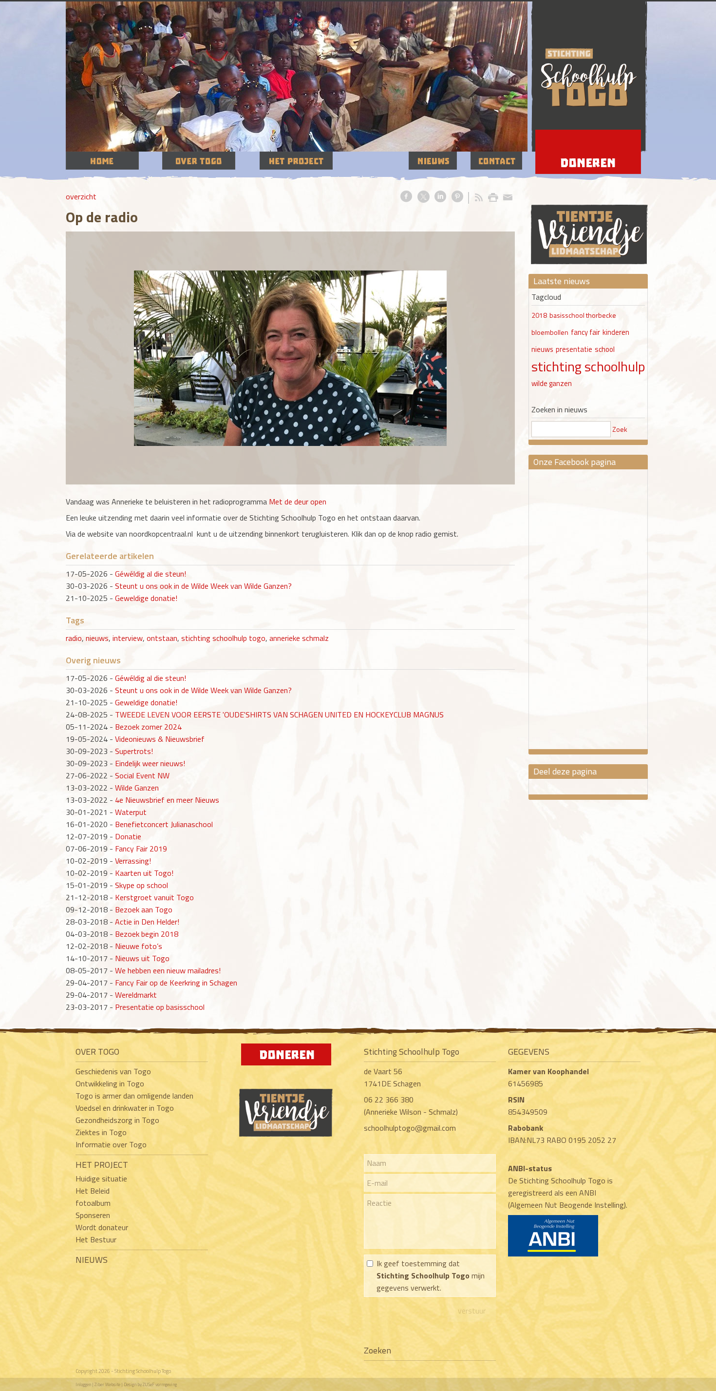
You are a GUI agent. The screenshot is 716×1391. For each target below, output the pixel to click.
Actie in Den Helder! (147, 921)
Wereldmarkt (136, 995)
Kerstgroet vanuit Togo (154, 897)
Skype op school (141, 885)
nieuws (97, 638)
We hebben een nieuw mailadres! (168, 970)
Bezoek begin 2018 (146, 934)
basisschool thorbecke (582, 315)
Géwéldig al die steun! (150, 574)
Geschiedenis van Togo (113, 1071)
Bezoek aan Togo (143, 909)
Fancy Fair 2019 (141, 848)
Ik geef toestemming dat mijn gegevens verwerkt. (431, 1275)
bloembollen (549, 332)
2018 (539, 315)
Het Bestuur (95, 1239)
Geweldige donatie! (146, 598)
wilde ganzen (551, 383)
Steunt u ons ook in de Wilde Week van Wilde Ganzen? (203, 586)
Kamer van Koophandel (549, 1071)
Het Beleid (92, 1191)
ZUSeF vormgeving (160, 1384)
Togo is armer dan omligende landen (134, 1095)
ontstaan (162, 638)
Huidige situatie (101, 1178)
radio (74, 638)
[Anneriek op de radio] (290, 358)
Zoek (619, 429)
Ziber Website (107, 1384)
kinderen (616, 332)
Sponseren (92, 1215)
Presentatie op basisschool (160, 1007)
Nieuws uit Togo (142, 958)
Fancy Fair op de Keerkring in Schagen (176, 982)
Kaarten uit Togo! (144, 873)
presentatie (574, 349)
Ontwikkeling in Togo (109, 1083)
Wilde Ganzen (137, 787)
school (605, 349)
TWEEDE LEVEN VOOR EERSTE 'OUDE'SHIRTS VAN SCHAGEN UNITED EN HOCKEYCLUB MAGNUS (279, 714)
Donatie (128, 836)
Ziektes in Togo (101, 1132)
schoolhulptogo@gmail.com (410, 1128)
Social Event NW (142, 775)
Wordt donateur (101, 1227)
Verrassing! (133, 861)
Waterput (131, 812)
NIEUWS (91, 1259)
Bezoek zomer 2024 (148, 727)
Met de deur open (297, 501)
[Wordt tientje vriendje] (286, 1134)
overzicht (81, 196)
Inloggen (83, 1384)
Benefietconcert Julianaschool (164, 824)
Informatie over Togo (111, 1144)
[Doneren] (286, 1062)
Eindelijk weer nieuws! (150, 763)
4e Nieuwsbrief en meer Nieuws (167, 800)
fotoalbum (93, 1203)
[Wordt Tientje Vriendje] (589, 225)
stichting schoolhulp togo (223, 638)
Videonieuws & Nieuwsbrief (160, 739)
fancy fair (585, 332)
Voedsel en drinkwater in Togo (124, 1108)
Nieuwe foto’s (138, 946)
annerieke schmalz (299, 638)
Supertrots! (134, 751)
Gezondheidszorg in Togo (117, 1120)
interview (128, 638)
